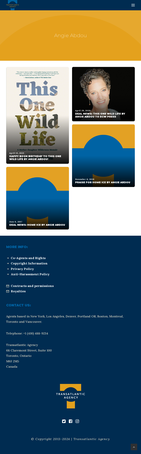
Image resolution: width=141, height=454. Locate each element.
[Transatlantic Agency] (12, 5)
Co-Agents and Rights (28, 258)
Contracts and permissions (32, 286)
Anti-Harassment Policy (30, 274)
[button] (133, 5)
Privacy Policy (22, 269)
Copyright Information (29, 263)
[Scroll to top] (134, 447)
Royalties (18, 291)
